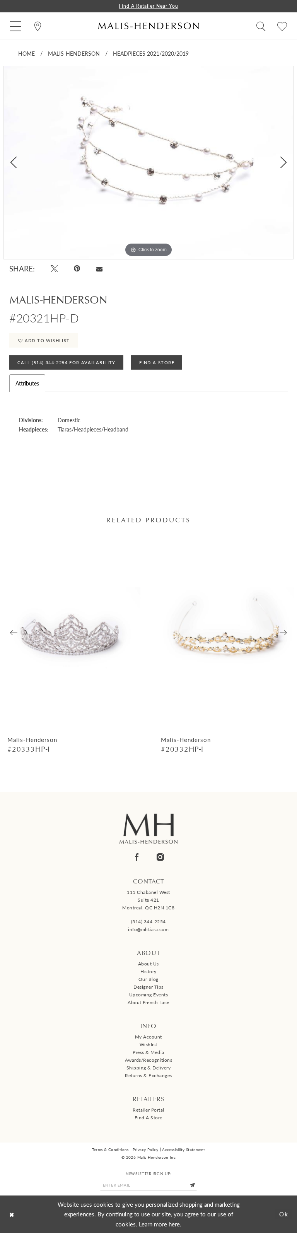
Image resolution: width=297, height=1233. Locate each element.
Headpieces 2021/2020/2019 (151, 53)
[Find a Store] (37, 25)
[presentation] (71, 633)
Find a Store (148, 1117)
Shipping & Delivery (148, 1067)
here (174, 1224)
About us (148, 963)
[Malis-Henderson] (148, 25)
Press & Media (148, 1052)
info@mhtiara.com (148, 929)
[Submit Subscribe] (192, 1185)
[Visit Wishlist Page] (282, 25)
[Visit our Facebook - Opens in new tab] (137, 857)
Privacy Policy (146, 1149)
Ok (283, 1214)
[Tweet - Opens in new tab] (54, 268)
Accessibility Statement (183, 1149)
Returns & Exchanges (148, 1075)
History (148, 971)
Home (26, 53)
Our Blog (148, 979)
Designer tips (148, 987)
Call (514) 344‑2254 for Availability (66, 362)
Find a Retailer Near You (148, 6)
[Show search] (260, 25)
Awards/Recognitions (148, 1060)
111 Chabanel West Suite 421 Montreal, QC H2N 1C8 (148, 900)
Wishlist (148, 1044)
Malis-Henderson (74, 53)
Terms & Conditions (110, 1149)
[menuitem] (15, 25)
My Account (148, 1036)
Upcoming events (148, 994)
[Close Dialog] (12, 1214)
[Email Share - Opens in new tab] (99, 269)
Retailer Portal (148, 1110)
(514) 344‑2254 (148, 921)
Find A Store (156, 362)
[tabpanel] (148, 162)
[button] (15, 25)
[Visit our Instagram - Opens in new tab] (160, 857)
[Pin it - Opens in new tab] (77, 268)
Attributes (27, 383)
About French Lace (148, 1002)
